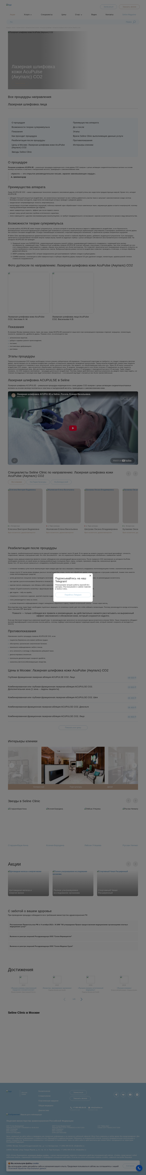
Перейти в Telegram (73, 595)
